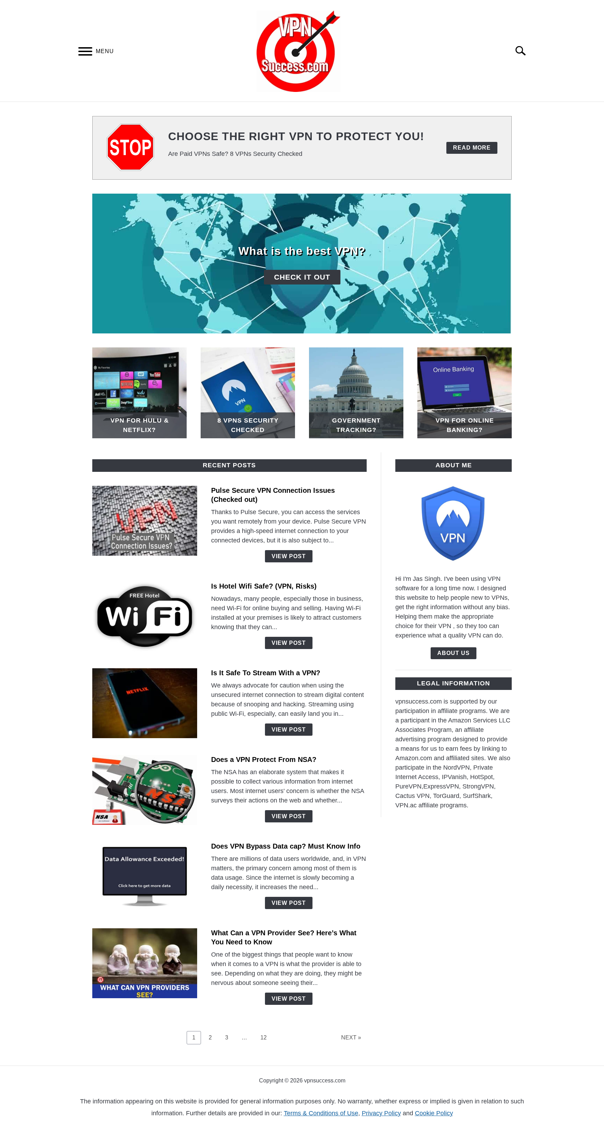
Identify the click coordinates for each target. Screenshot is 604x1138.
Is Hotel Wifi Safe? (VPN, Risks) (264, 586)
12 (266, 1037)
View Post (289, 556)
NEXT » (351, 1037)
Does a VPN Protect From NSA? (263, 759)
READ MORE (472, 148)
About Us (453, 653)
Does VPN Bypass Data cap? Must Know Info (285, 846)
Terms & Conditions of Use (321, 1113)
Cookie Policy (434, 1113)
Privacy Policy (381, 1113)
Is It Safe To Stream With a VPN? (265, 673)
